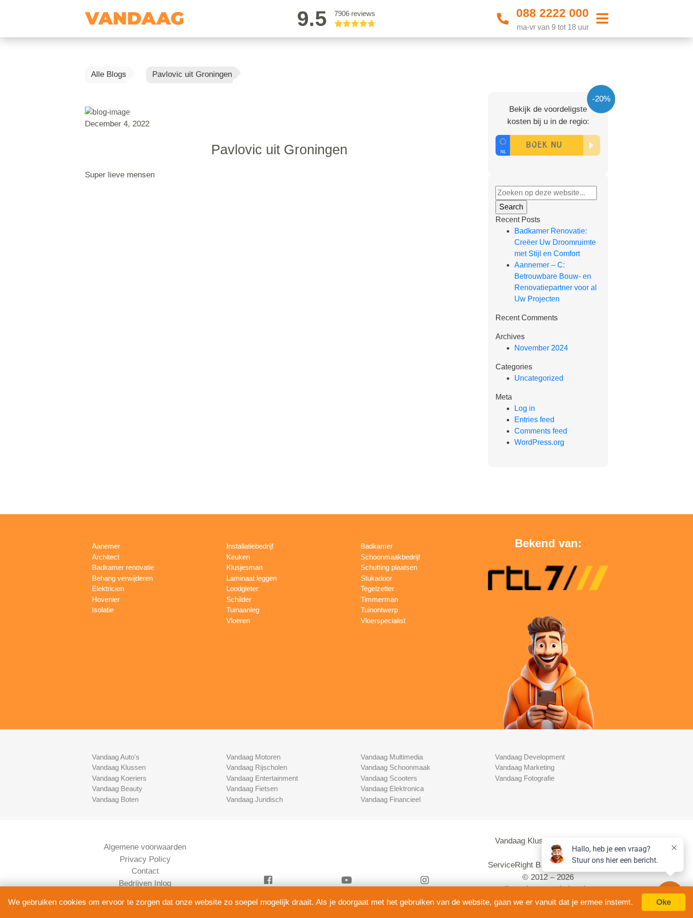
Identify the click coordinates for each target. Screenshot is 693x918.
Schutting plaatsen (389, 567)
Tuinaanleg (242, 610)
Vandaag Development (530, 757)
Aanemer (106, 546)
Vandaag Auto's (116, 757)
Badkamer (377, 546)
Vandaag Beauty (117, 788)
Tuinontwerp (379, 610)
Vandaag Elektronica (392, 788)
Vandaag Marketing (524, 767)
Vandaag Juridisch (254, 799)
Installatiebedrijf (249, 546)
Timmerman (379, 599)
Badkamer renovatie (123, 567)
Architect (105, 557)
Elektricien (108, 588)
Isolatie (103, 610)
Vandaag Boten (115, 799)
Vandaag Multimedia (392, 757)
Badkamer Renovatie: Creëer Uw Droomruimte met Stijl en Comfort (555, 242)
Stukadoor (376, 578)
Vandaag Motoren (253, 757)
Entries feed (534, 420)
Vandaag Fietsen (252, 788)
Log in (524, 408)
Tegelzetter (377, 588)
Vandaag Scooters (389, 778)
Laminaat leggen (251, 578)
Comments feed (540, 431)
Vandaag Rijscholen (256, 767)
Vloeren (238, 621)
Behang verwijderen (122, 578)
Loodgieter (242, 588)
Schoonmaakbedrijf (390, 557)
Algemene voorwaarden (145, 847)
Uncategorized (538, 378)
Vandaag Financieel (391, 799)
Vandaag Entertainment (262, 778)
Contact (145, 871)
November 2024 (541, 348)
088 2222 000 (552, 12)
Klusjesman (244, 567)
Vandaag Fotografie (524, 778)
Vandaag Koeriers (119, 778)
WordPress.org (539, 442)
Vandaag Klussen (119, 767)
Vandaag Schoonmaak (395, 767)
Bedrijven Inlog (145, 883)
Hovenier (106, 599)
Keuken (238, 557)
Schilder (238, 599)
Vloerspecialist (383, 621)
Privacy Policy (145, 859)
